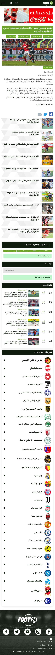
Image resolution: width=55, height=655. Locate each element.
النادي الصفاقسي (23, 36)
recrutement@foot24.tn (42, 649)
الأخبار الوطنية (48, 67)
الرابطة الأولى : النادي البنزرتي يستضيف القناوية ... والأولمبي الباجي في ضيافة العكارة (16, 323)
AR (16, 3)
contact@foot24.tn (44, 642)
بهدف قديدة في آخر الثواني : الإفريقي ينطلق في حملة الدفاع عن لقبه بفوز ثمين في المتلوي (15, 304)
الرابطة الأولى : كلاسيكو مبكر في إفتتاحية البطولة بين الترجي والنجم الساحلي (15, 333)
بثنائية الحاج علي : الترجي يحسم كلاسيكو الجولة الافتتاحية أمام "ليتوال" (16, 313)
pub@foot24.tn (46, 645)
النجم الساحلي (47, 36)
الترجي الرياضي (11, 36)
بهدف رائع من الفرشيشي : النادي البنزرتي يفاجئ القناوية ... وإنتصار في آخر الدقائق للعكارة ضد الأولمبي (15, 294)
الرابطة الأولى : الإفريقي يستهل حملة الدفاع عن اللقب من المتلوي (15, 342)
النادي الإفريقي (36, 36)
